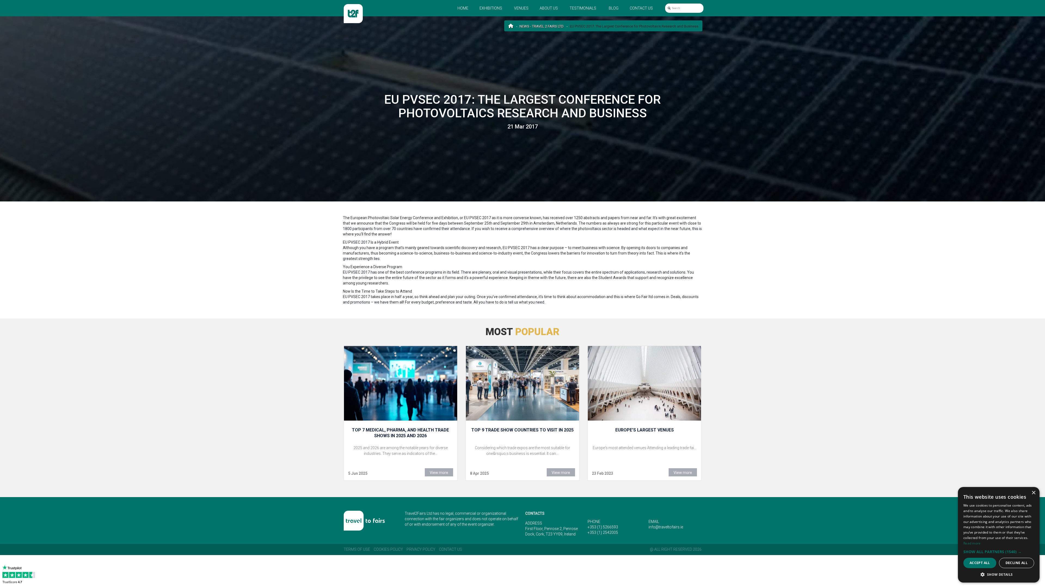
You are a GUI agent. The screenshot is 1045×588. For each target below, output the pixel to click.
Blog (614, 8)
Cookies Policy (388, 549)
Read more (972, 543)
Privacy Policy (421, 549)
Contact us (641, 8)
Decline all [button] (1017, 563)
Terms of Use (357, 549)
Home (462, 8)
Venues (521, 8)
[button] (998, 552)
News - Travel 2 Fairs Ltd (542, 26)
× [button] (1033, 493)
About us (549, 8)
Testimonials (583, 8)
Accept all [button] (980, 563)
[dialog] (999, 535)
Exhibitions (491, 8)
